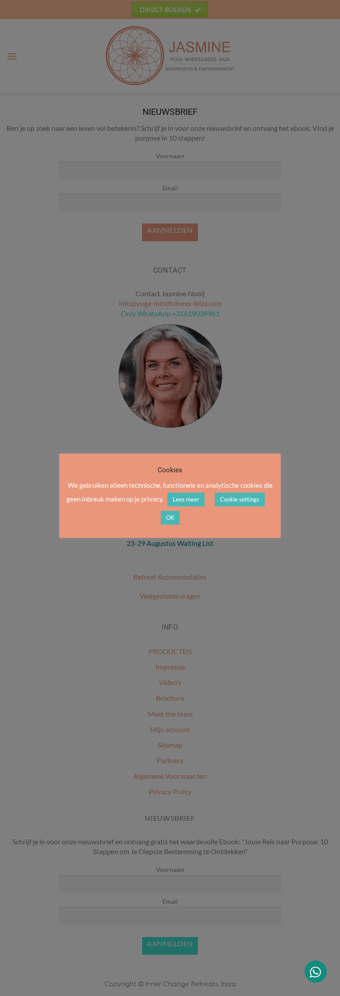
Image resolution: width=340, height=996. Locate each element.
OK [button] (170, 517)
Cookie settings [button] (239, 499)
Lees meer (186, 499)
